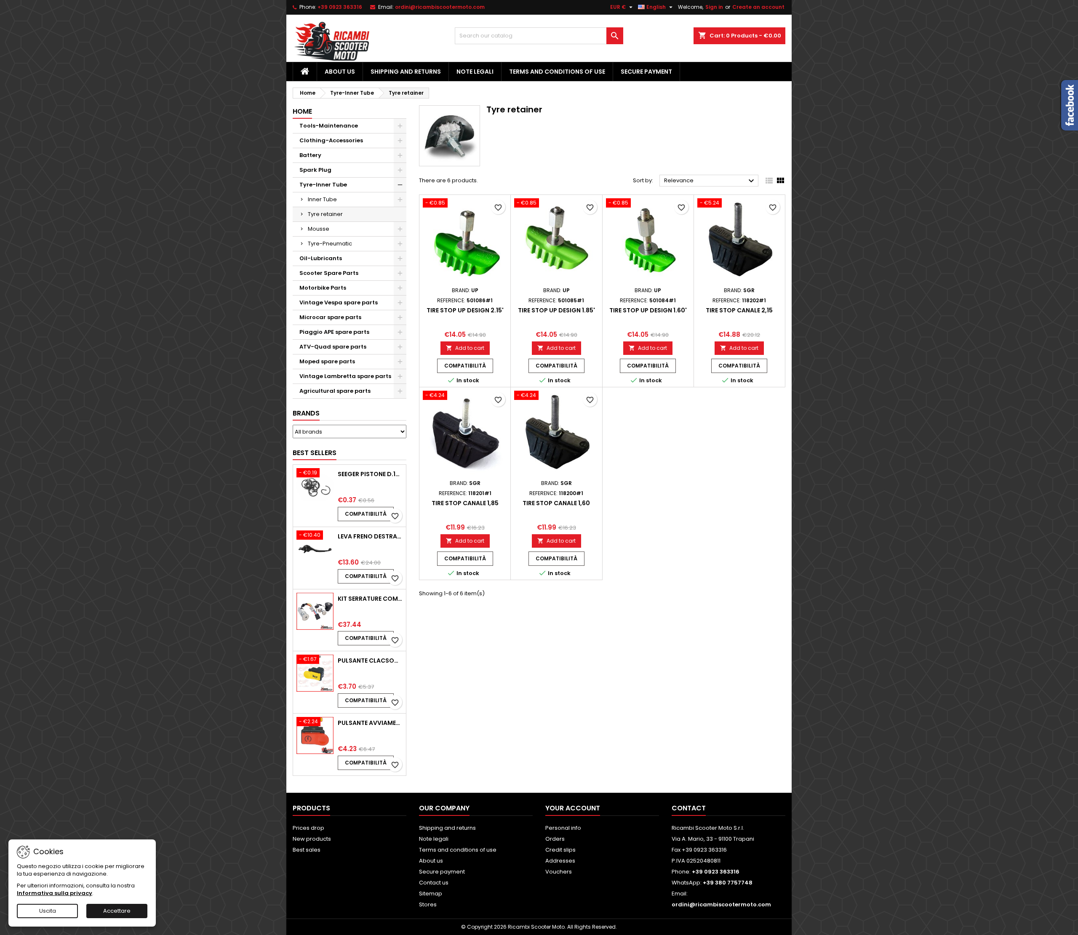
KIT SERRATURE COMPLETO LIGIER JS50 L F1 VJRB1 (370, 598)
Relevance (710, 181)
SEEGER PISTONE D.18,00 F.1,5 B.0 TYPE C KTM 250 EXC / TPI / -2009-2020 (370, 474)
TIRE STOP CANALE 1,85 (465, 503)
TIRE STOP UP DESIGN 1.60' (648, 310)
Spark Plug (315, 170)
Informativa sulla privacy (54, 893)
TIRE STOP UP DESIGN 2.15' (465, 310)
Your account (572, 808)
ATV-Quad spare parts (332, 347)
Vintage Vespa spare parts (338, 302)
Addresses (560, 861)
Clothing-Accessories (331, 140)
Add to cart (465, 348)
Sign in (714, 7)
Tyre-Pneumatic (330, 244)
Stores (428, 904)
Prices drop (308, 828)
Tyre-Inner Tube (323, 185)
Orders (555, 839)
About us (340, 71)
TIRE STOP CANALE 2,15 (739, 310)
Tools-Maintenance (328, 126)
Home (302, 111)
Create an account (758, 7)
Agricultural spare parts (335, 391)
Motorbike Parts (322, 288)
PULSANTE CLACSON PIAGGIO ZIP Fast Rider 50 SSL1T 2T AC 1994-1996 (370, 660)
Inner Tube (322, 199)
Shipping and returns (406, 71)
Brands (306, 413)
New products (312, 839)
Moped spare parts (327, 361)
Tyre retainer (325, 214)
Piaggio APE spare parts (334, 332)
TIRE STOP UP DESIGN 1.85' (556, 310)
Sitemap (430, 894)
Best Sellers (314, 453)
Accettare (117, 911)
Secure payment (646, 71)
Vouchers (558, 872)
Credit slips (560, 850)
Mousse (318, 229)
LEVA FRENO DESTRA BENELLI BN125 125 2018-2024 (370, 536)
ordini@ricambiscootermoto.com (440, 7)
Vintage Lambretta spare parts (345, 376)
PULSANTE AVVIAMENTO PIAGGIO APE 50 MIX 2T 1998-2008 (370, 722)
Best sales (306, 850)
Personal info (563, 828)
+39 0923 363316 (340, 7)
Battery (310, 155)
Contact (689, 808)
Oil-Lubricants (320, 258)
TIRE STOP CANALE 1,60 (556, 503)
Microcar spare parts (330, 317)
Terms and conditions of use (557, 71)
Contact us (433, 883)
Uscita (47, 911)
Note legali (475, 71)
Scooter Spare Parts (328, 273)
